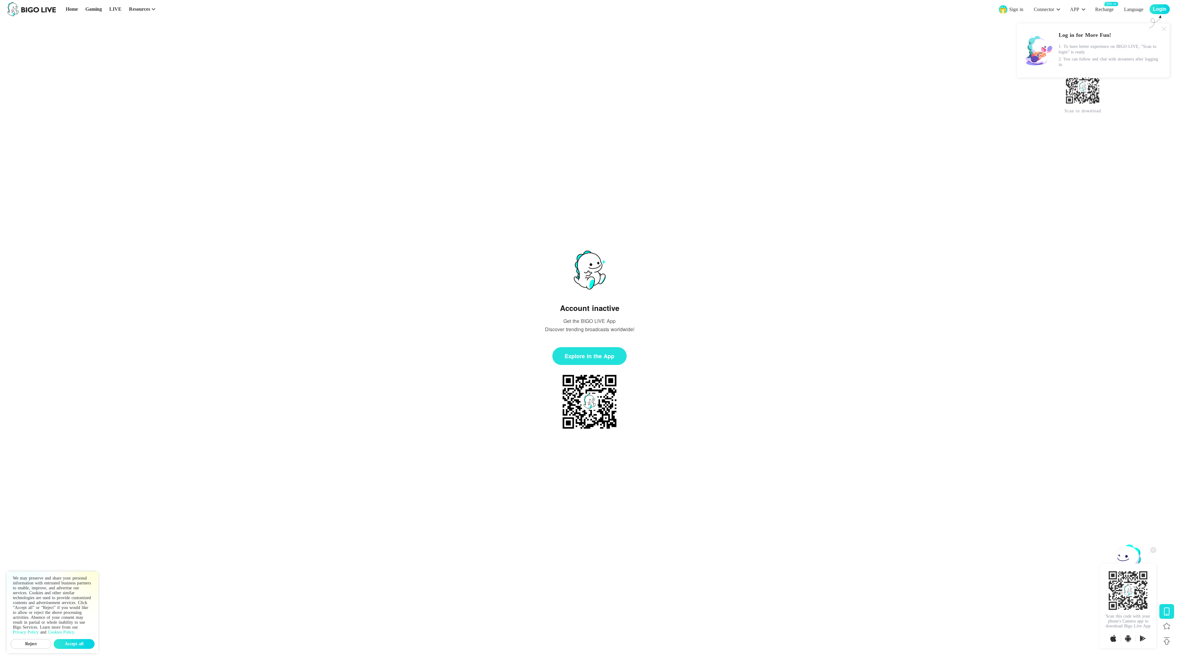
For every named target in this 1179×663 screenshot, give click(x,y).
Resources (139, 9)
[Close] (1164, 29)
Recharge (1104, 9)
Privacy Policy (26, 632)
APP (1074, 9)
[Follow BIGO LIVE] (1166, 626)
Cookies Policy (61, 632)
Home (72, 9)
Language (1133, 9)
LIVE (115, 9)
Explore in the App (589, 356)
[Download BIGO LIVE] (1166, 611)
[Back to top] (1166, 641)
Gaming (93, 9)
